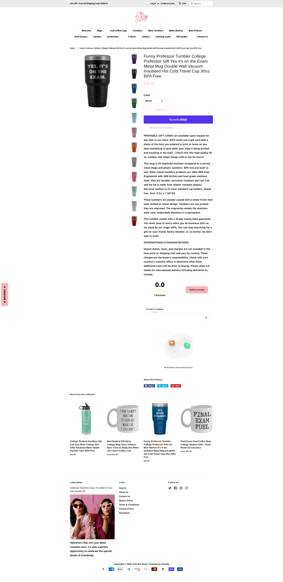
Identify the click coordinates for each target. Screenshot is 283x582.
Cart (184, 3)
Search (122, 488)
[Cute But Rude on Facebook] (175, 488)
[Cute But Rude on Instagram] (186, 488)
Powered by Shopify (159, 564)
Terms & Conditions (129, 504)
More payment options (161, 127)
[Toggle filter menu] (206, 317)
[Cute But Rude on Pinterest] (181, 488)
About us (123, 492)
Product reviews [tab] (154, 309)
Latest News (76, 482)
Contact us (124, 496)
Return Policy (126, 500)
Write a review (196, 289)
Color (147, 95)
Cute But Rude (140, 564)
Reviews (4, 294)
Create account (167, 3)
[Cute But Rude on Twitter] (170, 488)
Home (72, 48)
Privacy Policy (126, 509)
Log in (153, 3)
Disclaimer (124, 513)
